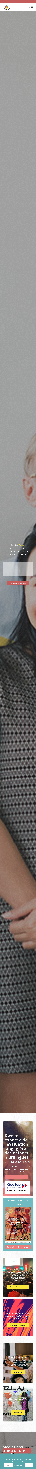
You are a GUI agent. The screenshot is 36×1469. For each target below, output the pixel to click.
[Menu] (32, 7)
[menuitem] (28, 7)
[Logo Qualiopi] (17, 1187)
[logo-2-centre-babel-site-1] (15, 7)
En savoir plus (18, 1465)
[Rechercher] (28, 7)
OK (8, 1465)
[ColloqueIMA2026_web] (18, 1225)
